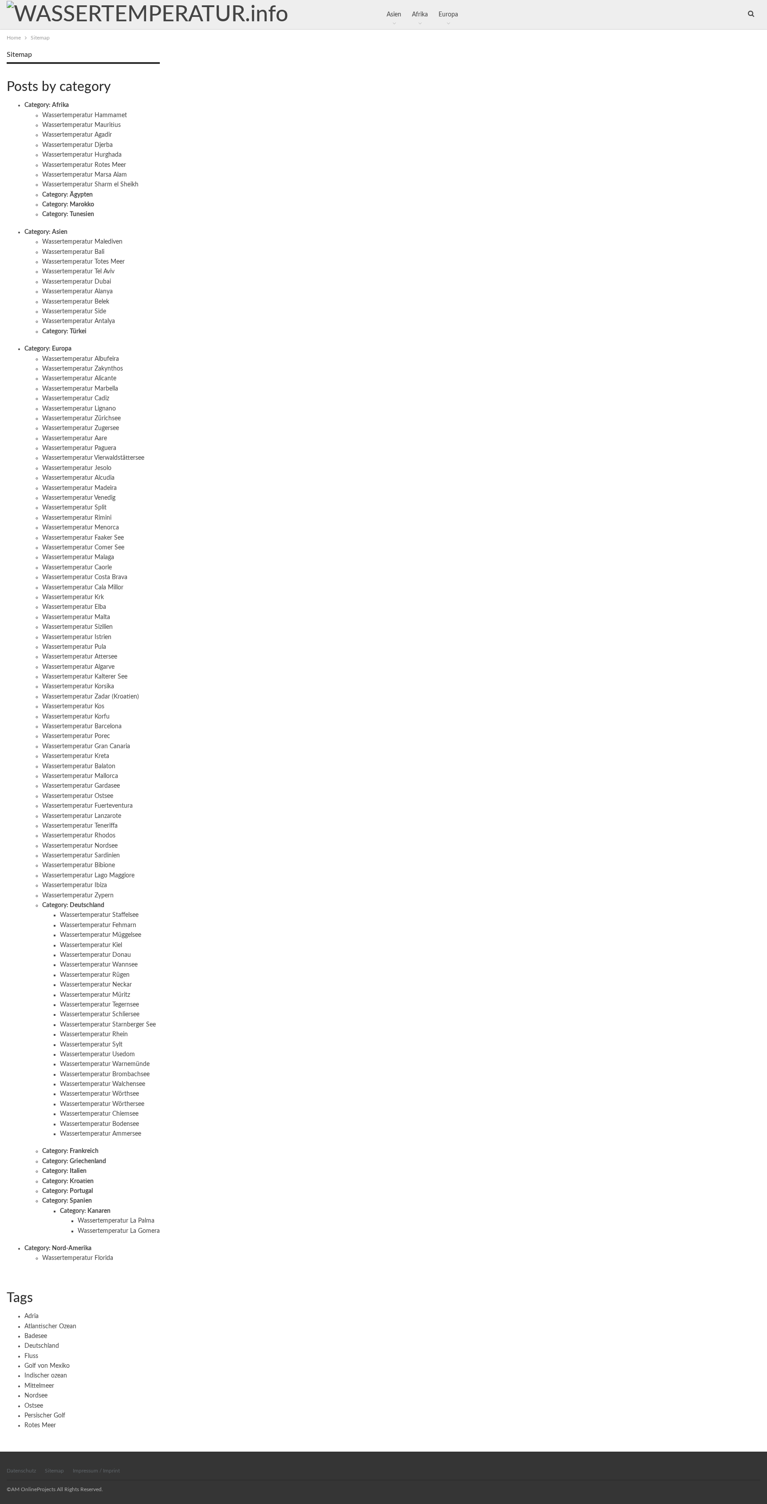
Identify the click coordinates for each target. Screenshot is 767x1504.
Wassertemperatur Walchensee (102, 1084)
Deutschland (87, 905)
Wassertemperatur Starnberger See (108, 1025)
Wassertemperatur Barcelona (82, 726)
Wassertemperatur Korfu (76, 717)
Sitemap (54, 1470)
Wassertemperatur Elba (74, 607)
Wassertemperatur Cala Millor (82, 587)
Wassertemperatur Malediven (82, 242)
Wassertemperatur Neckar (96, 985)
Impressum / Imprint (96, 1470)
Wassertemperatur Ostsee (77, 796)
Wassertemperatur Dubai (76, 282)
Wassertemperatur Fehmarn (98, 925)
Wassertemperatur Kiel (91, 945)
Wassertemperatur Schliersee (99, 1014)
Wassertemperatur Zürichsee (81, 418)
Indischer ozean (45, 1376)
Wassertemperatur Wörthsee (99, 1094)
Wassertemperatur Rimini (76, 518)
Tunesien (82, 214)
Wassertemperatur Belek (75, 302)
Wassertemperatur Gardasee (81, 786)
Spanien (81, 1201)
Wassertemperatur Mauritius (81, 125)
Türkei (78, 331)
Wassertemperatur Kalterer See (84, 677)
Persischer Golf (44, 1416)
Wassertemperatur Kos (73, 706)
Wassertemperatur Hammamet (84, 115)
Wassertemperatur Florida (77, 1258)
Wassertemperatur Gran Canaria (86, 746)
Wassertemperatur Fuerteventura (87, 806)
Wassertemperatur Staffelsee (99, 915)
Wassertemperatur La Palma (116, 1221)
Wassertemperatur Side (74, 311)
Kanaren (99, 1211)
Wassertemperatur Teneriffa (80, 826)
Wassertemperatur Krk (73, 597)
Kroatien (82, 1181)
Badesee (35, 1336)
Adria (31, 1316)
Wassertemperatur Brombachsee (105, 1074)
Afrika (420, 15)
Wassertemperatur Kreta (75, 756)
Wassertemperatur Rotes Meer (84, 165)
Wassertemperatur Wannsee (99, 965)
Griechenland (88, 1161)
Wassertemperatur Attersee (79, 657)
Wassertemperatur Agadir (77, 135)
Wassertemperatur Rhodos (78, 836)
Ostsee (33, 1406)
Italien (78, 1171)
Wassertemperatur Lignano (79, 409)
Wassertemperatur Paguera (79, 448)
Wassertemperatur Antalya (78, 321)
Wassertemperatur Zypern (78, 895)
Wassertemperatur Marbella (80, 389)
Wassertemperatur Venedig (78, 498)
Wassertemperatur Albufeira (80, 359)
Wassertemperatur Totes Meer (83, 262)
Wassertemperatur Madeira (79, 488)
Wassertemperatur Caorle (77, 567)
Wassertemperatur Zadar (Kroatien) (90, 697)
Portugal (81, 1191)
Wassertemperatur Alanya (77, 291)
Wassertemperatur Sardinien (81, 856)
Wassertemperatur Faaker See (83, 538)
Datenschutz (21, 1470)
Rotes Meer (40, 1425)
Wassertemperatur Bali (73, 252)
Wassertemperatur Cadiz (75, 398)
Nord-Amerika (71, 1248)
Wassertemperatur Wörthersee (102, 1104)
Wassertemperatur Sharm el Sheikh (90, 185)
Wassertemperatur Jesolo (76, 468)
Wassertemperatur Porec (76, 736)
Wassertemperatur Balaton (78, 766)
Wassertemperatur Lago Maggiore (88, 875)
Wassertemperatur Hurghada (82, 155)
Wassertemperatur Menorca (80, 528)
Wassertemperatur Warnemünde (105, 1064)
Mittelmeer (39, 1386)
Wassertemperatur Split (74, 508)
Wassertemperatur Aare (74, 438)
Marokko (82, 204)
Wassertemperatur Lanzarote (81, 816)
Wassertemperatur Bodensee (99, 1124)
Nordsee (35, 1396)
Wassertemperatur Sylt (91, 1045)
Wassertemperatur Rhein (94, 1034)
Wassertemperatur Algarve (78, 667)
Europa (448, 15)
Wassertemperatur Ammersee (100, 1134)
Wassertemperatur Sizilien (77, 627)
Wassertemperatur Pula (74, 647)
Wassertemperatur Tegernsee (99, 1005)
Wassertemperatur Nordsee (80, 846)
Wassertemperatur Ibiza (74, 885)
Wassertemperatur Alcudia (78, 478)
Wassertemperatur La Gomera (119, 1231)
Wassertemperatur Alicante (79, 378)
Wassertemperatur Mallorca (80, 776)
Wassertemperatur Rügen (95, 975)
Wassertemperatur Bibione (78, 865)
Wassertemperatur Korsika (78, 686)
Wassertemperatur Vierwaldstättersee (93, 458)
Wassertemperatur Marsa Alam (84, 175)
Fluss (31, 1356)
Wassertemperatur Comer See (83, 548)
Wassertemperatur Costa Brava (84, 577)
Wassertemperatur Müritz (95, 995)
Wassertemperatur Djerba (77, 145)
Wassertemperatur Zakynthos (82, 369)
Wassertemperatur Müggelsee (100, 935)
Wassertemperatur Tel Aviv (78, 271)
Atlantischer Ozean (50, 1326)
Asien (394, 15)
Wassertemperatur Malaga (78, 557)
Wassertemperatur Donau (95, 955)
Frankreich (84, 1151)
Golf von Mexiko (47, 1366)
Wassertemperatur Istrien (76, 637)
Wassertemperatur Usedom (97, 1054)
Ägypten (81, 195)
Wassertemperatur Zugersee (80, 428)
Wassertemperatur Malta (76, 617)
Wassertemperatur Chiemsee (99, 1114)
